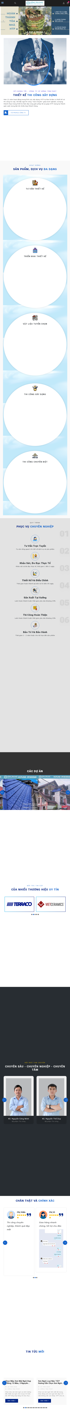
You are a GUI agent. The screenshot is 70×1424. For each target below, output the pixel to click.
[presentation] (2, 792)
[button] (31, 914)
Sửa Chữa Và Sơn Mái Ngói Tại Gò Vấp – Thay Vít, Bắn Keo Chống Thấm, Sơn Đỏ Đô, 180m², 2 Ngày (19, 790)
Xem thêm (11, 1400)
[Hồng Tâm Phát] (35, 3)
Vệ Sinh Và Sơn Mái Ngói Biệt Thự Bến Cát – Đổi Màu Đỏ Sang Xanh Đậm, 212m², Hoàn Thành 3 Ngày (54, 790)
